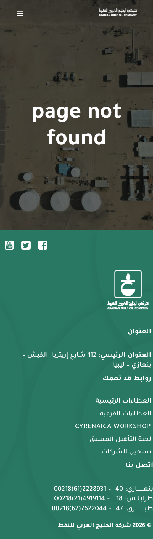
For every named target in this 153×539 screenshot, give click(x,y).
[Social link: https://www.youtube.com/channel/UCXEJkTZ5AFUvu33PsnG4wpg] (12, 245)
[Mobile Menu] (20, 13)
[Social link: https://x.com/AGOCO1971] (28, 245)
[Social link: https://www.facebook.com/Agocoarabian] (45, 245)
